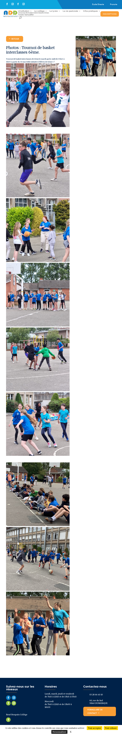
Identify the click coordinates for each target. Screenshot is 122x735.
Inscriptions (110, 14)
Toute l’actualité (26, 15)
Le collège (39, 11)
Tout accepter (94, 728)
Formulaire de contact (95, 711)
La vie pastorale (70, 11)
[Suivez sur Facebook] (7, 4)
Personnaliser (59, 732)
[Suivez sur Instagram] (12, 4)
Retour (15, 38)
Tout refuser (111, 728)
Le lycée (53, 11)
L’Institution (23, 11)
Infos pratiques (90, 11)
